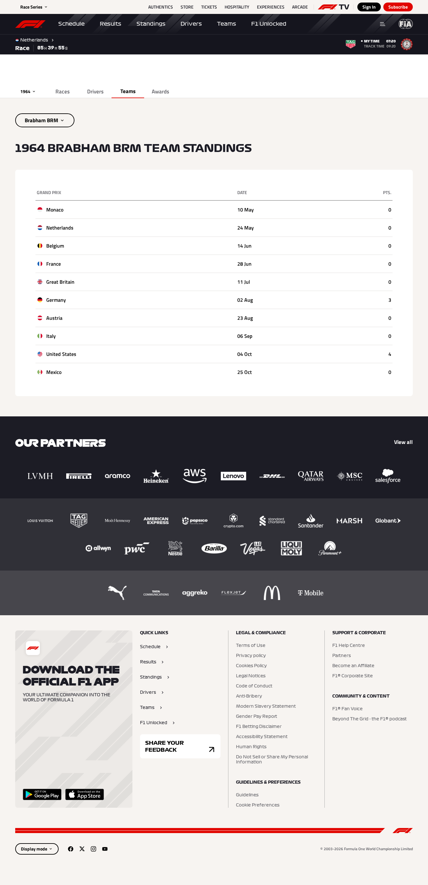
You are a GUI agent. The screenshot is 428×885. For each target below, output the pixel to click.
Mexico (53, 372)
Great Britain (60, 282)
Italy (51, 336)
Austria (54, 318)
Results (110, 23)
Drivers (191, 23)
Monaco (54, 209)
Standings (151, 23)
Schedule (71, 23)
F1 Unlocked (268, 23)
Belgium (55, 246)
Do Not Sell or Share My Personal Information (272, 759)
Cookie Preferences (257, 805)
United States (61, 354)
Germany (56, 300)
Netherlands (59, 227)
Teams (226, 23)
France (53, 264)
